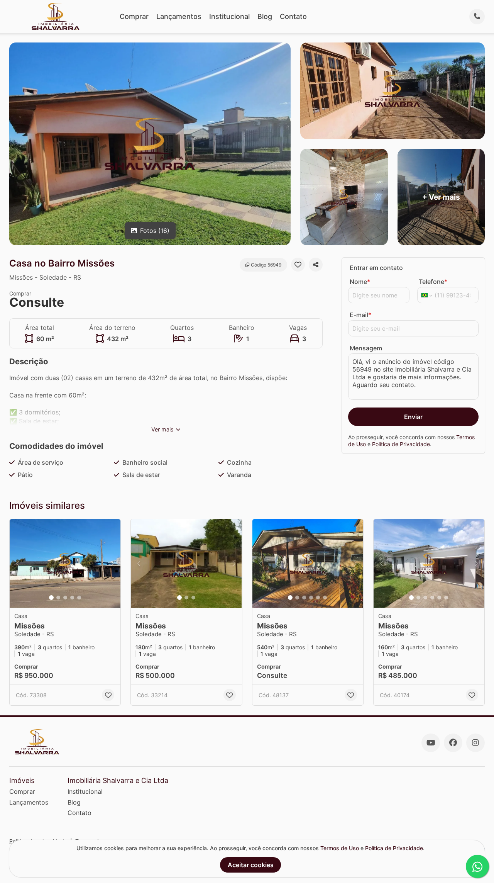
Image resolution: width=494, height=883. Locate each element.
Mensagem (366, 348)
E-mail (360, 315)
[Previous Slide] (18, 563)
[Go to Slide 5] (79, 597)
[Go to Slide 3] (65, 597)
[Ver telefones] (477, 16)
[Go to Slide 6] (325, 597)
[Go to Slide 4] (72, 597)
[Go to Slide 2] (58, 597)
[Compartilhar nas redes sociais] (316, 265)
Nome (360, 281)
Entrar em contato (376, 268)
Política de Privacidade (401, 444)
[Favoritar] (298, 265)
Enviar (413, 417)
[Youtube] (430, 743)
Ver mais (162, 429)
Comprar (134, 16)
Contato (293, 16)
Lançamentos (178, 16)
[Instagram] (475, 743)
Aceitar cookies (251, 865)
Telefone (433, 281)
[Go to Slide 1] (51, 597)
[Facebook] (453, 743)
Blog (264, 16)
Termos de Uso (339, 848)
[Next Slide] (112, 563)
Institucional (229, 16)
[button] (65, 563)
